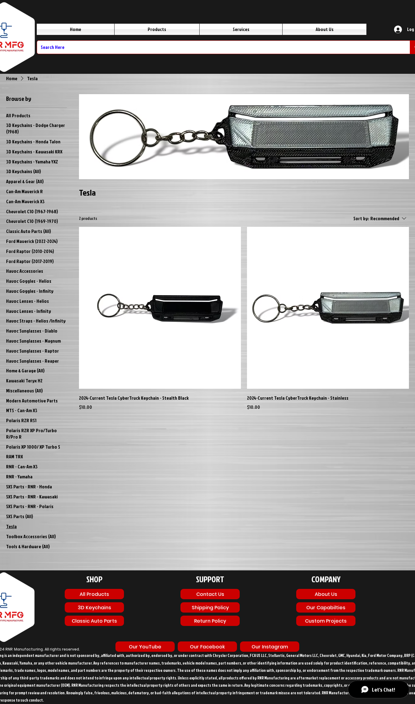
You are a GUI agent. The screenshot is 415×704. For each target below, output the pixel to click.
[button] (207, 646)
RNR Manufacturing (24, 649)
